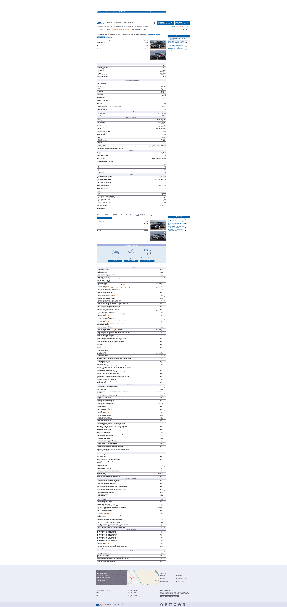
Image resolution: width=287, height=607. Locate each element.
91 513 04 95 (104, 580)
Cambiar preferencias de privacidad (135, 596)
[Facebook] (161, 604)
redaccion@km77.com (165, 577)
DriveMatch (98, 594)
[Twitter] (166, 604)
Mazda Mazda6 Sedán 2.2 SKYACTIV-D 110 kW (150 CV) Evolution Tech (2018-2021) (176, 43)
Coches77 (98, 592)
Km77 (100, 22)
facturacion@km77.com (181, 578)
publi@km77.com (164, 581)
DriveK (97, 595)
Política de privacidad (132, 595)
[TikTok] (184, 604)
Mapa (108, 577)
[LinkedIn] (170, 604)
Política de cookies (132, 592)
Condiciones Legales (132, 594)
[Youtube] (175, 604)
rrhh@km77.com (180, 581)
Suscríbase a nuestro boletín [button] (169, 596)
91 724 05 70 (106, 579)
